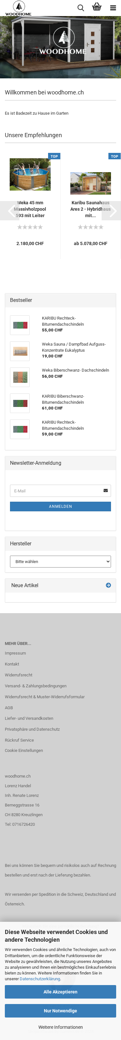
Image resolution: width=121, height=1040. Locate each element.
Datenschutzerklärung (40, 978)
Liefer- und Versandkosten (29, 718)
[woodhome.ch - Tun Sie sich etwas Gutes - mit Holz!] (16, 8)
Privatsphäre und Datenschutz (32, 729)
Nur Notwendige (60, 1010)
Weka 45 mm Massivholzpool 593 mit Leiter (30, 209)
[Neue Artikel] (108, 585)
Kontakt (12, 664)
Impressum (15, 653)
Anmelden (60, 506)
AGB (9, 707)
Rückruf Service (19, 740)
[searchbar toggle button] (81, 8)
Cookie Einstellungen (24, 750)
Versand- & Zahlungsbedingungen (35, 685)
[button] (9, 210)
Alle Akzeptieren (60, 991)
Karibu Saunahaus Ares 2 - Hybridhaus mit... (90, 209)
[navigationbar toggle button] (113, 8)
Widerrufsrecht (18, 675)
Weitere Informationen (60, 1027)
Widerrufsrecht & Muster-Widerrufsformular (45, 696)
